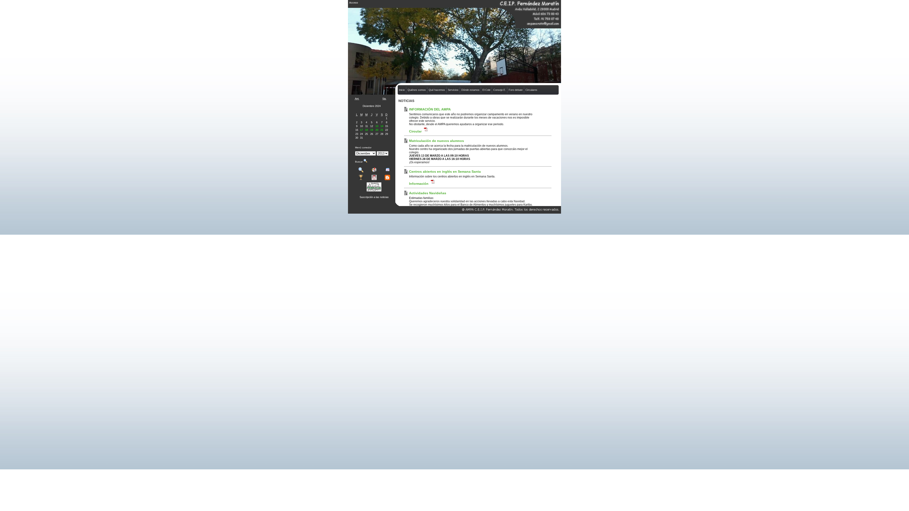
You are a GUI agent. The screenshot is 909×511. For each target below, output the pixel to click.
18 (366, 129)
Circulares (531, 89)
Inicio (402, 89)
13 (376, 126)
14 (381, 126)
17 (361, 129)
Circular (416, 131)
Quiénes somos (417, 89)
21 (381, 129)
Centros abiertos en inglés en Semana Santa (445, 171)
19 (371, 129)
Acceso (353, 2)
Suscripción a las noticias (374, 197)
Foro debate (516, 89)
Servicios (453, 89)
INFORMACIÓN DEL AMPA (430, 109)
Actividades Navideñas (427, 193)
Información (419, 183)
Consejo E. (499, 89)
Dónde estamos (470, 89)
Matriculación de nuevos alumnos (436, 141)
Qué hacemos (437, 89)
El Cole (486, 89)
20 (376, 129)
